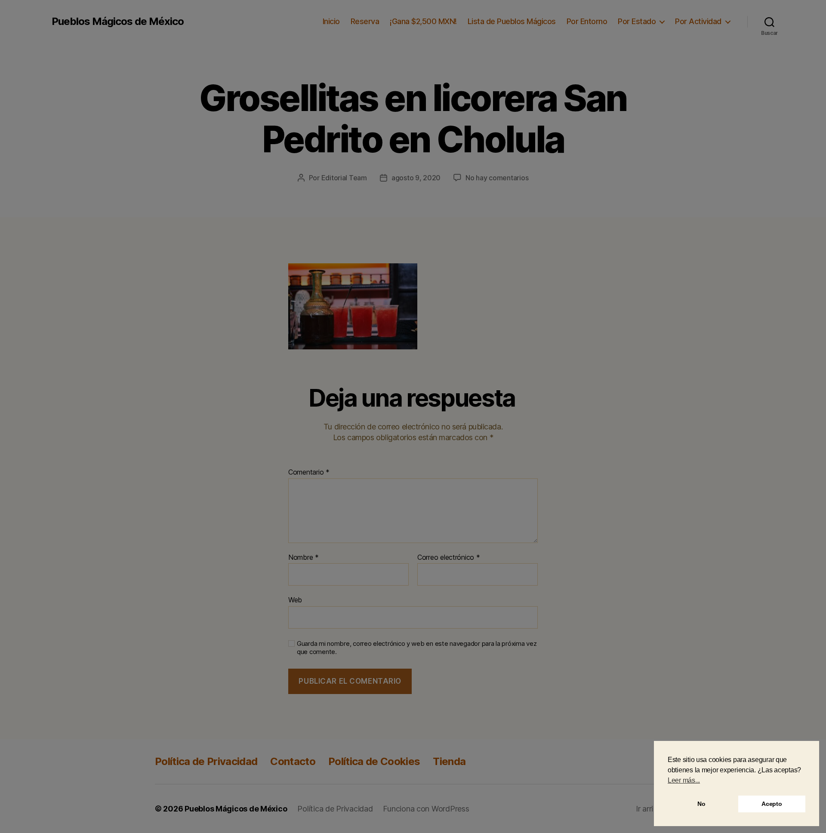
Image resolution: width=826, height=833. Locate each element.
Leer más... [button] (684, 780)
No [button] (701, 803)
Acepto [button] (771, 803)
